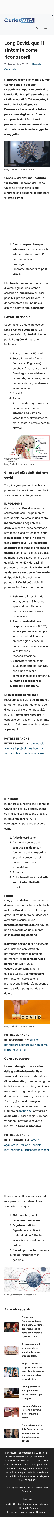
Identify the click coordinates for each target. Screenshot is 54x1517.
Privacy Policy (27, 1512)
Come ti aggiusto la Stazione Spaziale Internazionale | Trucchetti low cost (26, 1145)
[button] (38, 28)
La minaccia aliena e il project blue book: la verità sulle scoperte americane (24, 748)
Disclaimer (41, 1512)
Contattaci (27, 1491)
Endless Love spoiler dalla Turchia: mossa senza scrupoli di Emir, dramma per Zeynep (32, 1433)
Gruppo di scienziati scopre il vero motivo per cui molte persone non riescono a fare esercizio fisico (33, 1371)
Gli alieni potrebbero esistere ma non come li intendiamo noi (26, 1044)
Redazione (12, 1512)
